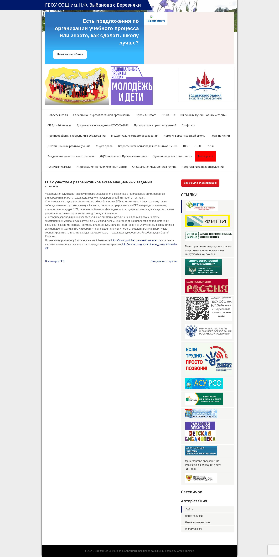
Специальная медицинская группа (154, 166)
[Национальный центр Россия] (206, 292)
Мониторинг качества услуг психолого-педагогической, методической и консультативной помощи (208, 250)
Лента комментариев (197, 522)
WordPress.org (193, 528)
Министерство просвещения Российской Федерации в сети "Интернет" (203, 465)
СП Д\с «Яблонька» (59, 125)
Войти (189, 509)
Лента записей (194, 515)
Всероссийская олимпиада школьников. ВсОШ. (148, 146)
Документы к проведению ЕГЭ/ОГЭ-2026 (103, 125)
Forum (210, 146)
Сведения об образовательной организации (101, 115)
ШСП (198, 146)
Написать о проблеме (70, 54)
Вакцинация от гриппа (164, 261)
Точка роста (205, 156)
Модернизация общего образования (134, 135)
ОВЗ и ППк (168, 115)
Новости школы (57, 115)
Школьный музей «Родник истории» (203, 115)
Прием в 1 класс (146, 115)
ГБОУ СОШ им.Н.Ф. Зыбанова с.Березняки (93, 5)
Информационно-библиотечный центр (102, 166)
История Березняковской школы (184, 135)
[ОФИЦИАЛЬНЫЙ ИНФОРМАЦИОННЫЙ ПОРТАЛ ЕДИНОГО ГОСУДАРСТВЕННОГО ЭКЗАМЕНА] (202, 210)
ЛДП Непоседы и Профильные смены (123, 156)
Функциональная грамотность (172, 156)
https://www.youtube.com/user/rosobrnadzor (136, 240)
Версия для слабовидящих (200, 182)
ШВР (186, 146)
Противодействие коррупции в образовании (76, 135)
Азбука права (104, 146)
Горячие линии (220, 135)
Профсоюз (188, 125)
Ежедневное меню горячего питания (70, 156)
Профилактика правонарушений (155, 125)
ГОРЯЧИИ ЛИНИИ (59, 166)
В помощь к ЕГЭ (55, 261)
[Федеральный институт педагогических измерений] (207, 226)
